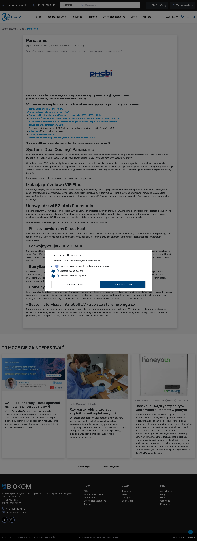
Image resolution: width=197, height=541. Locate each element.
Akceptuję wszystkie (123, 284)
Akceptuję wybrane (74, 284)
